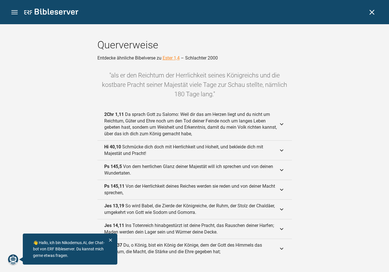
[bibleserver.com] (51, 13)
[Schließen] (372, 12)
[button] (14, 12)
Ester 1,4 (171, 58)
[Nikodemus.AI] (13, 259)
